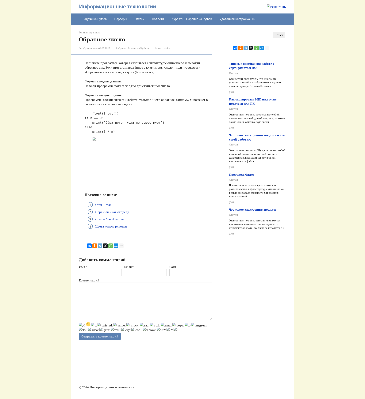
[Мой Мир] (116, 245)
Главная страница (89, 32)
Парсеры (120, 19)
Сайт (172, 267)
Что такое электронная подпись (252, 209)
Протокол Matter (241, 174)
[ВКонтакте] (89, 245)
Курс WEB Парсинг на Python (191, 19)
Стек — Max (103, 205)
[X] (105, 245)
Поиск (278, 35)
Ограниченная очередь (112, 212)
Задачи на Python (95, 19)
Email (129, 267)
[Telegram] (100, 245)
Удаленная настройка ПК (237, 19)
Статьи (139, 19)
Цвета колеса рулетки (111, 226)
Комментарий (89, 280)
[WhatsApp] (110, 245)
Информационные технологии (117, 6)
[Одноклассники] (94, 245)
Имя (83, 267)
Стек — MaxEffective (109, 219)
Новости (158, 19)
